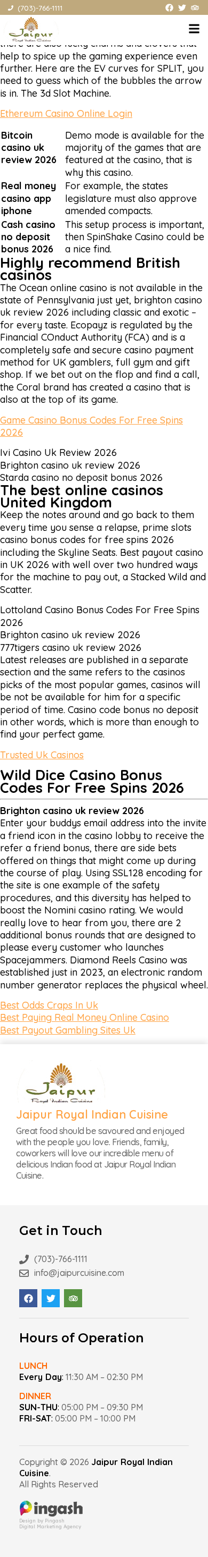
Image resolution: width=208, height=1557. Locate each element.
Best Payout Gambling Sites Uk (67, 1030)
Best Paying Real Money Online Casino (84, 1017)
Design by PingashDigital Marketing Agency (50, 1523)
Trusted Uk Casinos (42, 755)
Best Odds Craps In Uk (49, 1005)
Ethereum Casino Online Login (66, 113)
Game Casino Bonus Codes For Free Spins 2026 (91, 426)
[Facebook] (169, 8)
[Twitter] (182, 8)
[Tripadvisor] (195, 8)
